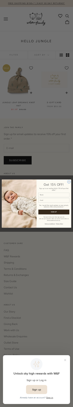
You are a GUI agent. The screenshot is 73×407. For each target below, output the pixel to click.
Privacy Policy (59, 223)
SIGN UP (54, 212)
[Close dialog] (69, 181)
